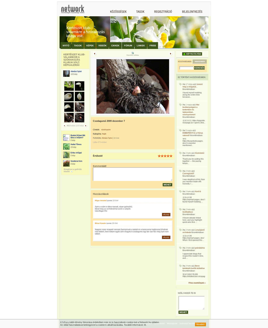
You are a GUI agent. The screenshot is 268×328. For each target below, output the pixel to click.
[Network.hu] (72, 11)
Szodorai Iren (76, 161)
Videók (102, 45)
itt (145, 325)
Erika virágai (76, 153)
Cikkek (115, 45)
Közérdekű (199, 153)
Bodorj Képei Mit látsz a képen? (78, 136)
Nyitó (66, 45)
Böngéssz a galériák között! (73, 170)
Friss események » (197, 283)
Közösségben (184, 61)
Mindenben (200, 61)
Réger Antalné (101, 200)
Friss (153, 45)
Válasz (166, 215)
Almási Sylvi (76, 71)
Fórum (128, 45)
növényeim (106, 130)
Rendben (200, 324)
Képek (90, 45)
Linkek (141, 45)
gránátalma (200, 248)
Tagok (78, 45)
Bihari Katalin (100, 223)
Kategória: (97, 134)
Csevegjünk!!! (188, 173)
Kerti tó (198, 191)
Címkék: (96, 130)
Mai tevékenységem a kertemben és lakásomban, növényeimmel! (191, 110)
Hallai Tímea (76, 144)
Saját (104, 134)
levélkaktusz (188, 212)
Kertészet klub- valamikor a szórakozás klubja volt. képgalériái (74, 59)
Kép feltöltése (193, 54)
